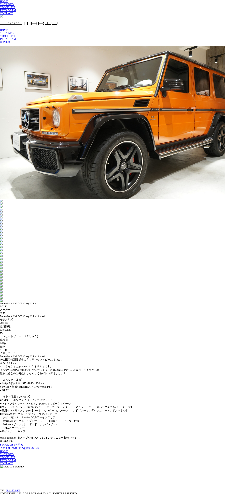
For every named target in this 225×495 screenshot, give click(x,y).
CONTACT (6, 13)
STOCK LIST (7, 7)
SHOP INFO (7, 4)
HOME (4, 1)
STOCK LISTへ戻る (11, 444)
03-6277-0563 (13, 490)
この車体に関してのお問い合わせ (20, 448)
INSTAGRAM (8, 10)
